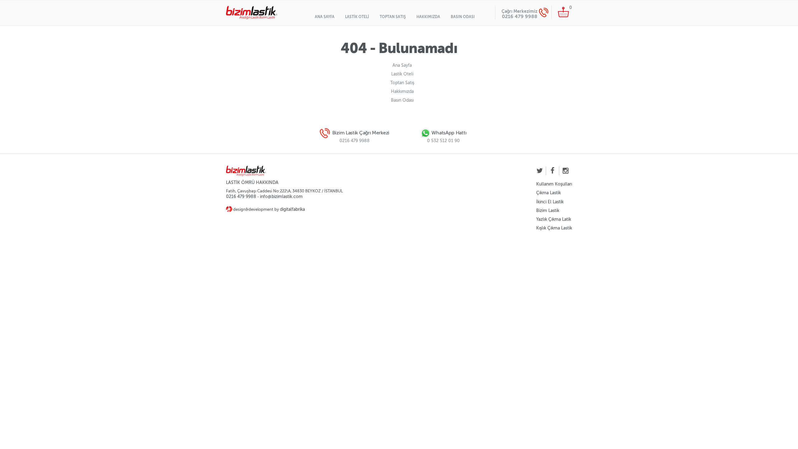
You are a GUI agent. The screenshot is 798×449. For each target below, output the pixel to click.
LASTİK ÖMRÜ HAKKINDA (252, 182)
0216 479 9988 (519, 16)
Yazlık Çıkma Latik (553, 219)
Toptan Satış (393, 17)
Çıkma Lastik (548, 193)
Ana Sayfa (324, 17)
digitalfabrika (292, 209)
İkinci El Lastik (550, 202)
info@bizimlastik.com (281, 196)
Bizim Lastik (547, 210)
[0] (563, 12)
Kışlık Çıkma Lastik (554, 228)
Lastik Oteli (357, 17)
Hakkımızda (428, 17)
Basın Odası (463, 17)
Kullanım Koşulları (554, 184)
